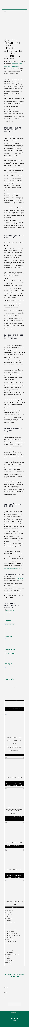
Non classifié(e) (9, 950)
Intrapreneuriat (9, 943)
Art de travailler (9, 912)
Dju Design (20, 578)
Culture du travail (10, 922)
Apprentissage (9, 910)
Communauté (8, 920)
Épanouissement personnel (12, 933)
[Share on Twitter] (10, 689)
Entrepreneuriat (9, 931)
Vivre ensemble (9, 964)
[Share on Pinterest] (18, 689)
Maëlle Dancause (10, 58)
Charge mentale (9, 918)
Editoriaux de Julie (10, 927)
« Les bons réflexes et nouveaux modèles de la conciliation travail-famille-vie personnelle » (13, 65)
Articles (7, 916)
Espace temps (8, 937)
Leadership (8, 948)
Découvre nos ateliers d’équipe (15, 842)
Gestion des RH (9, 939)
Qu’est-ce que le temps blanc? (14, 1015)
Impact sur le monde (10, 941)
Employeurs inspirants (11, 929)
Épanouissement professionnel (13, 935)
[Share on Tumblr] (14, 689)
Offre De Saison (9, 952)
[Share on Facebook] (6, 689)
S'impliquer (8, 958)
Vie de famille (9, 962)
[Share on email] (22, 689)
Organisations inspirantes (12, 954)
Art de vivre (8, 914)
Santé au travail (9, 960)
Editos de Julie (14, 1018)
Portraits (7, 956)
